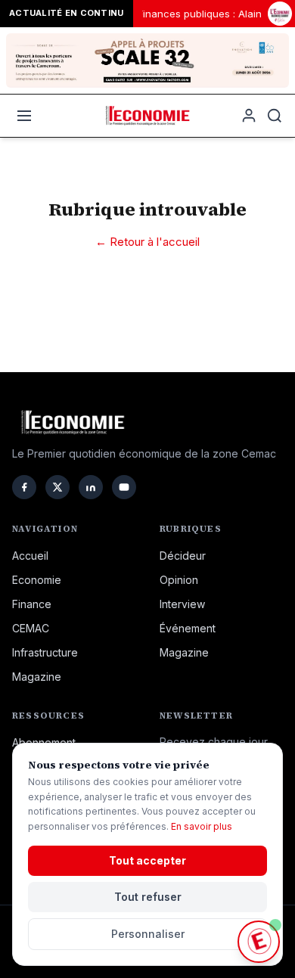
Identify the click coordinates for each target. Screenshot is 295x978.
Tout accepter (147, 860)
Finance (31, 604)
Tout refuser (148, 896)
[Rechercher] (274, 115)
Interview (182, 604)
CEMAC (30, 628)
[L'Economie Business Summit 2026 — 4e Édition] (280, 14)
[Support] (259, 942)
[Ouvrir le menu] (24, 116)
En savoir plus (201, 826)
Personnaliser (148, 933)
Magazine (36, 676)
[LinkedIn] (91, 487)
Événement (188, 628)
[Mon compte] (249, 115)
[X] (57, 487)
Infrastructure (45, 652)
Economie (36, 579)
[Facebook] (24, 487)
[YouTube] (124, 487)
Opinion (179, 579)
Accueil (30, 555)
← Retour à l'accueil (147, 241)
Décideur (183, 555)
